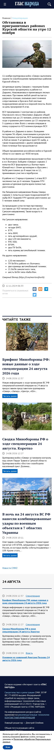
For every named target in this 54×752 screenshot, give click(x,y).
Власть (29, 653)
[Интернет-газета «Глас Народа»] (27, 4)
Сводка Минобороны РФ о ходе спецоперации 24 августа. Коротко (25, 444)
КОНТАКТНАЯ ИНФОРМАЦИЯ (20, 717)
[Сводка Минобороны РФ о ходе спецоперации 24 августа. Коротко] (27, 417)
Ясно (8, 747)
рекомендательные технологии (33, 714)
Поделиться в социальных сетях (15, 292)
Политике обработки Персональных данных (27, 740)
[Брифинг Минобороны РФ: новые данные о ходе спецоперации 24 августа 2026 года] (27, 337)
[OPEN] (6, 4)
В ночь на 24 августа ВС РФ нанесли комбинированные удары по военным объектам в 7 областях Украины (26, 523)
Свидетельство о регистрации (19, 692)
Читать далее (10, 396)
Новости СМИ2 (10, 568)
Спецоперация (20, 18)
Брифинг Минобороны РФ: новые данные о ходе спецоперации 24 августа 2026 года (26, 366)
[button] (34, 289)
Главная (6, 18)
